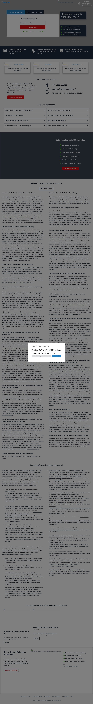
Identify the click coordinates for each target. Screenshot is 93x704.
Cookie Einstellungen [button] (37, 356)
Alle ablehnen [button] (47, 356)
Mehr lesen (52, 353)
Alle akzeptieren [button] (56, 356)
